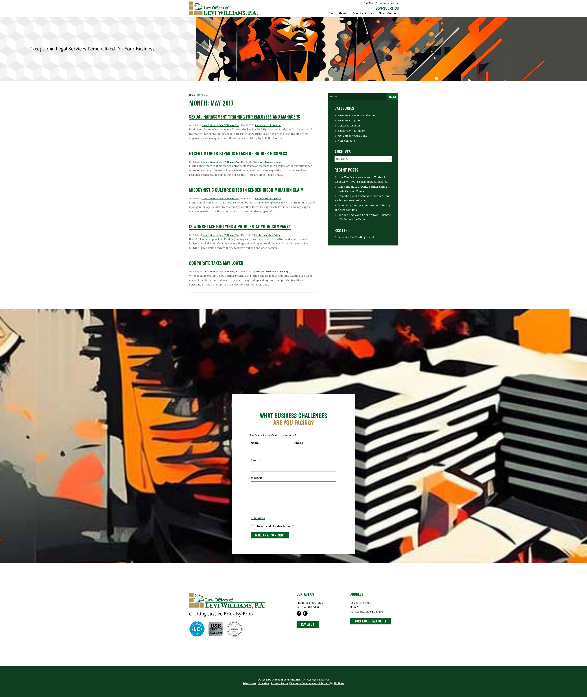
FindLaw (339, 683)
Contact (392, 13)
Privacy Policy (279, 683)
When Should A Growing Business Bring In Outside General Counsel (362, 189)
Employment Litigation (268, 125)
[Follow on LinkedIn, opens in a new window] (305, 613)
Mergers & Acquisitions (268, 162)
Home (331, 13)
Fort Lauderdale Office (371, 621)
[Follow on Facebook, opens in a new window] (299, 613)
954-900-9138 (387, 8)
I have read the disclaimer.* (274, 526)
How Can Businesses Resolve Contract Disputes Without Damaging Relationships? (361, 179)
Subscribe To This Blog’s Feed (356, 237)
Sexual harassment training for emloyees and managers (244, 116)
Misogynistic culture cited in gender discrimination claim (246, 190)
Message (256, 477)
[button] (584, 675)
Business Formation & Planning (271, 271)
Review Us (307, 624)
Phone (298, 443)
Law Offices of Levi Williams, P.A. (220, 125)
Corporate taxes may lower (216, 263)
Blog (381, 13)
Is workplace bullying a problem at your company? (240, 226)
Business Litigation (349, 120)
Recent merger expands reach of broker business (238, 153)
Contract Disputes (349, 125)
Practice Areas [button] (362, 13)
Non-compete (346, 140)
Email (256, 460)
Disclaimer (258, 518)
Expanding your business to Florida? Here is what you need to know (362, 198)
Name (254, 443)
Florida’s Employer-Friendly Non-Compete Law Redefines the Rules (362, 217)
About (342, 13)
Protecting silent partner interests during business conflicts (362, 208)
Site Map (263, 683)
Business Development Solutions (310, 683)
